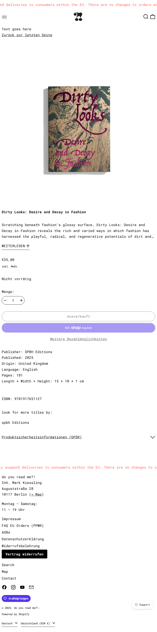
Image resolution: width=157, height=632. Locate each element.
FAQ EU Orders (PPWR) (23, 525)
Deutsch (8, 623)
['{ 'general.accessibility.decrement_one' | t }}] (5, 300)
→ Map (36, 494)
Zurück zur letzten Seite (27, 35)
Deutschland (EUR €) (36, 623)
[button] (145, 16)
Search (8, 564)
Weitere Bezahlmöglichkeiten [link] (78, 339)
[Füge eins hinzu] (21, 300)
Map (5, 571)
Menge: (8, 291)
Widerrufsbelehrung (21, 545)
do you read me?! (26, 608)
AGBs (6, 532)
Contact (9, 578)
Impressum (11, 518)
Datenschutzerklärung (23, 539)
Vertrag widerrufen (24, 554)
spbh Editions (15, 422)
